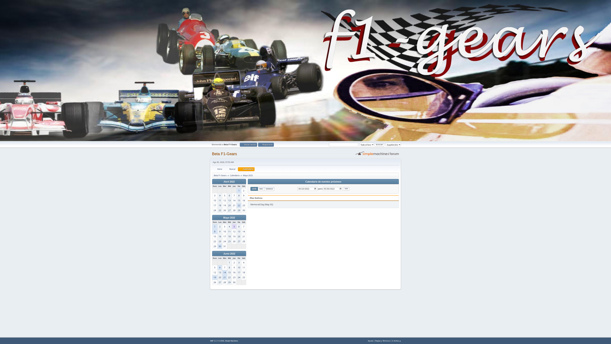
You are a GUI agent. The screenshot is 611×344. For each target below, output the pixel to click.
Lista (254, 189)
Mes (261, 189)
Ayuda (370, 341)
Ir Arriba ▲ (396, 341)
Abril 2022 (229, 181)
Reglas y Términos (382, 341)
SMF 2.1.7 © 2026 (217, 341)
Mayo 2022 (229, 217)
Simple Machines (231, 341)
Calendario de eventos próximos (323, 181)
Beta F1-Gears (224, 154)
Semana (269, 189)
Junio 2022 (229, 253)
